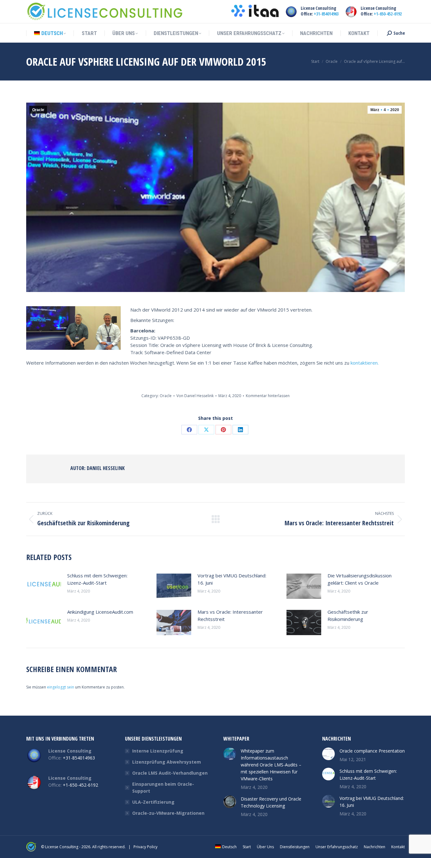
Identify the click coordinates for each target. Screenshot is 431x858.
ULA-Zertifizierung (153, 802)
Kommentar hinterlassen (268, 395)
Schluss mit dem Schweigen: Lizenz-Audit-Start (97, 579)
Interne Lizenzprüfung (157, 751)
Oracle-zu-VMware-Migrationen (168, 813)
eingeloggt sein (60, 687)
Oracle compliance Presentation (372, 751)
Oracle (38, 110)
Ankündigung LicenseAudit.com (100, 612)
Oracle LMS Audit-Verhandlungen (170, 773)
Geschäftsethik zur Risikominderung (348, 615)
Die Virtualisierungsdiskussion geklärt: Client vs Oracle (360, 579)
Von (195, 395)
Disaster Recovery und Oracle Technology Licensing (271, 802)
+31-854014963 (326, 14)
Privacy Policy (145, 846)
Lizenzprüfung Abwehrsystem (166, 762)
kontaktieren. (365, 363)
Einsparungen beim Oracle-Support (163, 787)
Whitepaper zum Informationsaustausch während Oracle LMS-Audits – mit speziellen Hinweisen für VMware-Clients (271, 765)
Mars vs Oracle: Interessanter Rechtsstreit (230, 615)
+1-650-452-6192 (388, 14)
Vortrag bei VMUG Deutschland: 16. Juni (232, 579)
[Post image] (43, 586)
